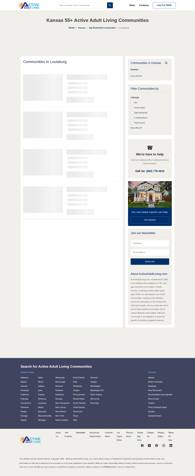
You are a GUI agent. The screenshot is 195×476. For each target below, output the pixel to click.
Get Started (150, 220)
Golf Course (139, 123)
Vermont (94, 377)
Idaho (40, 377)
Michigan (42, 420)
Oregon (76, 390)
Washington (95, 386)
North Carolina (61, 420)
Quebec (151, 411)
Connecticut (26, 403)
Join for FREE (164, 5)
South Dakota (79, 407)
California (25, 394)
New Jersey (60, 407)
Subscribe (150, 261)
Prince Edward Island (157, 407)
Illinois (40, 382)
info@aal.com (110, 467)
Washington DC (97, 390)
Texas (75, 416)
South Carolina (79, 403)
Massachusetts (44, 416)
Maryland (42, 411)
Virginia (93, 382)
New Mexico (60, 411)
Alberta (151, 377)
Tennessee (77, 411)
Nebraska (59, 394)
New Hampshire (62, 403)
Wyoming (94, 403)
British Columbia (155, 382)
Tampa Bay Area (140, 436)
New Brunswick (155, 390)
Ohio (75, 382)
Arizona (24, 386)
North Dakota (78, 377)
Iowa (40, 390)
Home (72, 28)
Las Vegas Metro (119, 436)
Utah (75, 420)
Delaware (25, 407)
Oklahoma (77, 386)
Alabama (24, 377)
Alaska (24, 382)
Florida (23, 411)
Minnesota (59, 377)
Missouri (59, 386)
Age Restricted (140, 113)
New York (59, 416)
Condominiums (141, 118)
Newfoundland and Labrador (160, 394)
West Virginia (96, 394)
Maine (40, 407)
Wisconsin (94, 399)
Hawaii (23, 420)
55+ (136, 102)
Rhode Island (78, 399)
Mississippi (60, 382)
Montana (59, 390)
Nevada (58, 399)
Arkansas (25, 390)
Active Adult (139, 107)
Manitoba (152, 386)
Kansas (41, 394)
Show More (135, 76)
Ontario (151, 403)
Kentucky (42, 399)
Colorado (24, 399)
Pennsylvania (79, 394)
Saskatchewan (154, 416)
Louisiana (42, 403)
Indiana (41, 386)
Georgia (24, 416)
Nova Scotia (153, 399)
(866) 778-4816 (155, 171)
